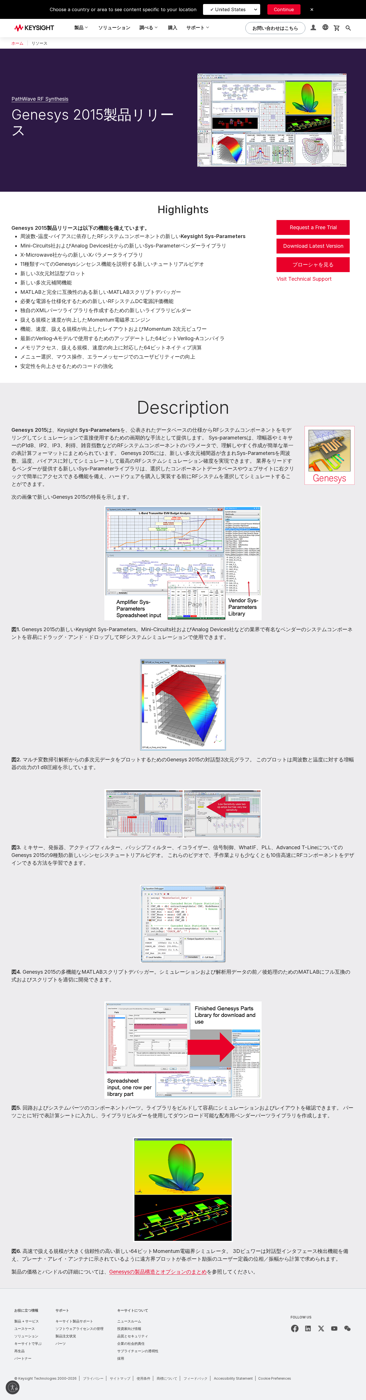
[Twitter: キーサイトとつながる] (321, 1328)
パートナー (22, 1358)
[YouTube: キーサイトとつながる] (334, 1328)
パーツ (60, 1343)
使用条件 (143, 1378)
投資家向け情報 (129, 1328)
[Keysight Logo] (36, 28)
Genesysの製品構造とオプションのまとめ (158, 1272)
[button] (314, 28)
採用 (120, 1358)
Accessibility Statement (233, 1378)
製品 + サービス (26, 1321)
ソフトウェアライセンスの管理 (79, 1328)
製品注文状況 (65, 1336)
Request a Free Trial (313, 227)
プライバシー (93, 1378)
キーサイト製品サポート (74, 1321)
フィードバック (196, 1378)
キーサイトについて (132, 1310)
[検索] (348, 28)
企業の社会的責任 (131, 1343)
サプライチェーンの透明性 (137, 1351)
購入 (172, 27)
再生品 (19, 1351)
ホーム (17, 43)
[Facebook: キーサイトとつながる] (295, 1328)
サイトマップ (120, 1378)
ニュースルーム (129, 1321)
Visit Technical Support (304, 279)
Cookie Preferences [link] (274, 1378)
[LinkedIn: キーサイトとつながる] (308, 1328)
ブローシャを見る (313, 265)
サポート (62, 1310)
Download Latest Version (313, 246)
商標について (167, 1378)
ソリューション (114, 27)
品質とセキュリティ (132, 1336)
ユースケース (24, 1328)
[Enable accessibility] (12, 1387)
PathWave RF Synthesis (39, 99)
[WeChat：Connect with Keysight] (347, 1328)
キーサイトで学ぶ (28, 1343)
